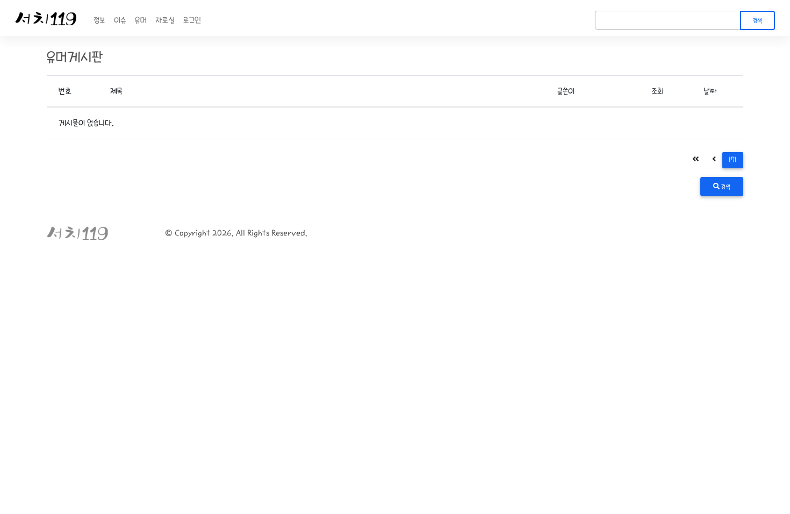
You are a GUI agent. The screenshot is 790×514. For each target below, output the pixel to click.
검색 (757, 21)
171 (733, 160)
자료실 (165, 20)
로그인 (192, 20)
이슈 (120, 20)
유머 (141, 20)
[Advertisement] (395, 337)
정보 (99, 20)
